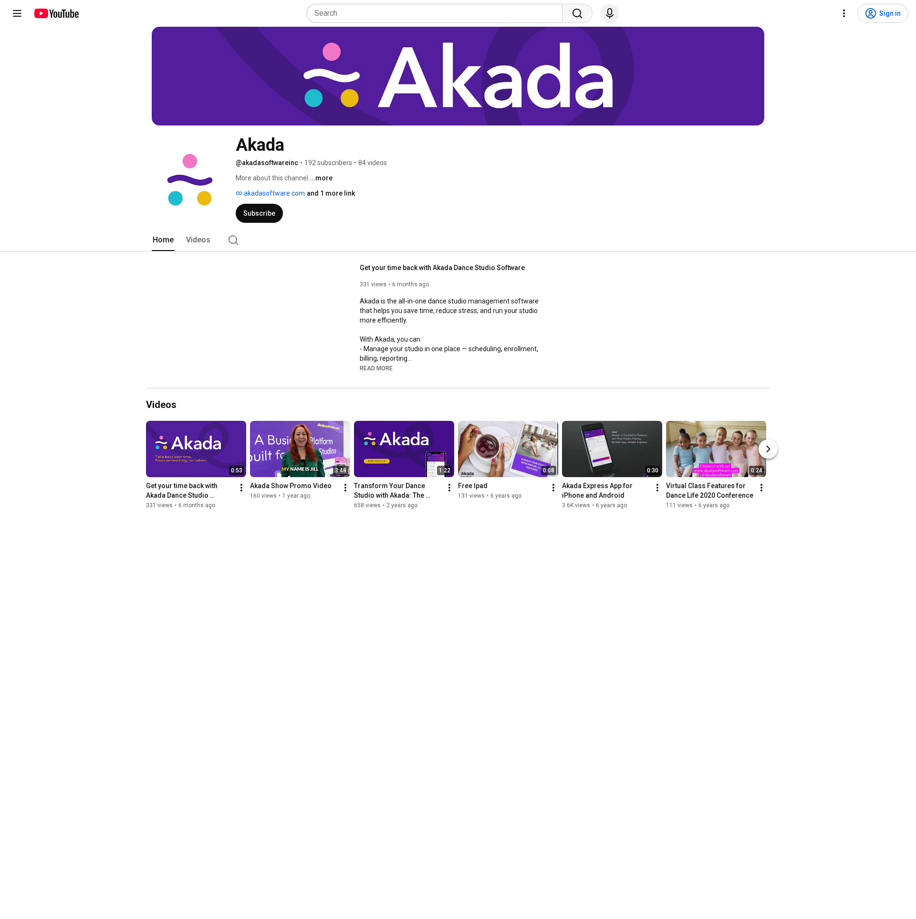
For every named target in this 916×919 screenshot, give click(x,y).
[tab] (163, 240)
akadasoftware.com (273, 193)
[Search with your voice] (609, 13)
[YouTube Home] (56, 13)
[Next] (768, 449)
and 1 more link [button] (331, 193)
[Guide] (17, 13)
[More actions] (241, 487)
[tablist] (458, 240)
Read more (376, 368)
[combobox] (437, 13)
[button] (376, 368)
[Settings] (844, 13)
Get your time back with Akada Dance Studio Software (442, 268)
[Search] (577, 13)
